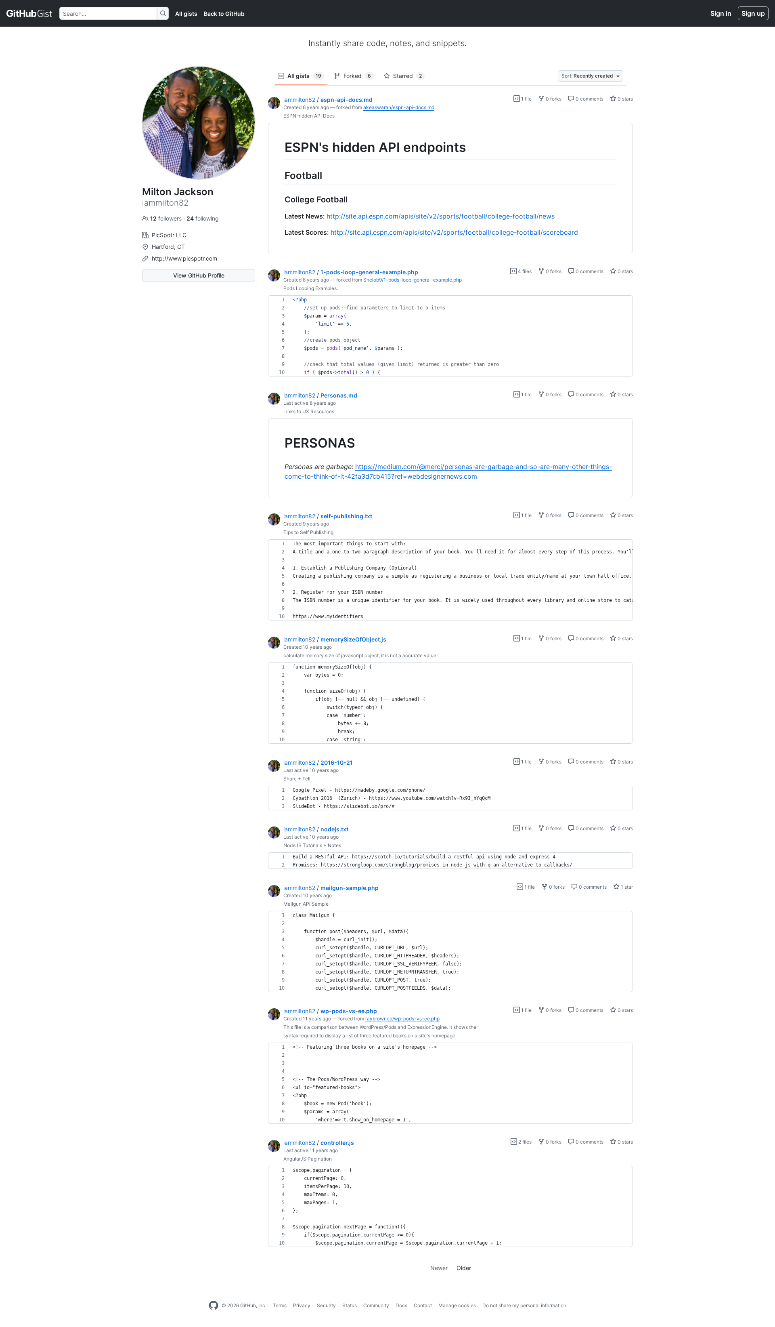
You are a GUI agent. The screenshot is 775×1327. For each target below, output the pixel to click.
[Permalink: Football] (279, 175)
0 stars (624, 99)
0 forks (553, 99)
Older (464, 1267)
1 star (626, 887)
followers (166, 218)
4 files (524, 271)
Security (326, 1305)
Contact (423, 1305)
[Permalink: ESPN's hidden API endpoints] (279, 147)
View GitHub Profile (198, 275)
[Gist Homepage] (29, 13)
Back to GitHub (224, 13)
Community (376, 1305)
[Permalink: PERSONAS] (279, 443)
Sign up (753, 13)
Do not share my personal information (524, 1305)
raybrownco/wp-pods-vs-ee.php (402, 1019)
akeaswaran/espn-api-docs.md (398, 107)
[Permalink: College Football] (279, 199)
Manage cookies (457, 1305)
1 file (526, 99)
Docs (401, 1305)
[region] (450, 188)
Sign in (720, 13)
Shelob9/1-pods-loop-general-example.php (412, 280)
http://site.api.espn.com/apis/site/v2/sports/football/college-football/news (441, 216)
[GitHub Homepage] (213, 1305)
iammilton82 (299, 99)
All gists (186, 13)
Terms (280, 1305)
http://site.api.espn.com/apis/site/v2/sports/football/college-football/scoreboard (454, 232)
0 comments (588, 99)
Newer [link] (439, 1267)
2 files (524, 1142)
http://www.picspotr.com (184, 258)
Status (349, 1305)
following (202, 218)
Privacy (301, 1305)
